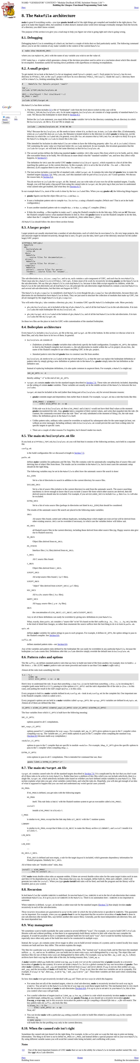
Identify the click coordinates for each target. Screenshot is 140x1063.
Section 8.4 (48, 177)
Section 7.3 (79, 453)
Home (80, 1058)
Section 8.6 (54, 635)
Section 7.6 (46, 174)
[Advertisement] (10, 62)
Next (136, 7)
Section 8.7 (42, 158)
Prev (24, 7)
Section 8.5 (75, 115)
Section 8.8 (80, 988)
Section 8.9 (32, 736)
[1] (50, 110)
